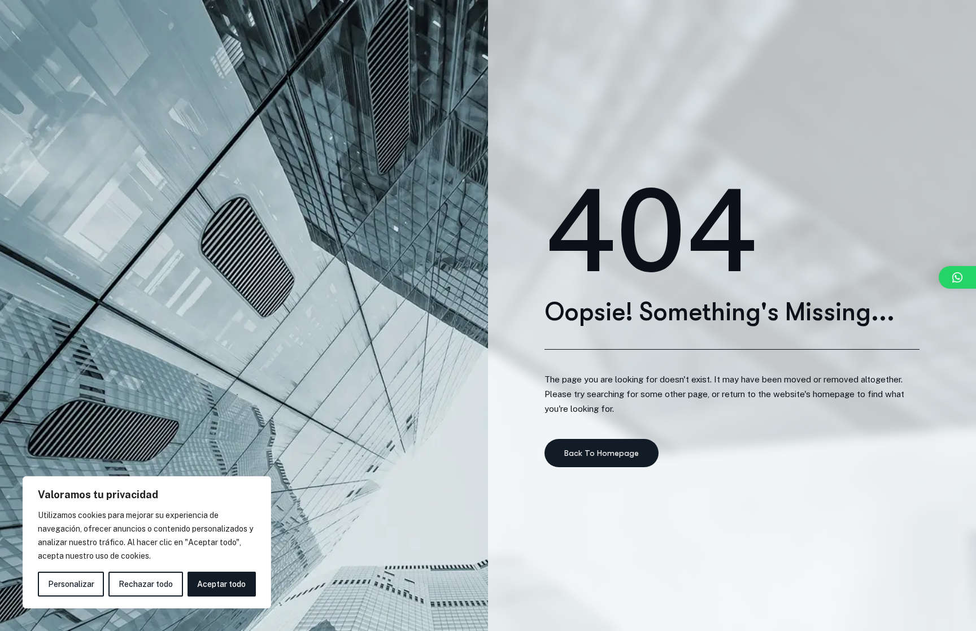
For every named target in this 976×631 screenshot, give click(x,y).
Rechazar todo (146, 584)
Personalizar (71, 584)
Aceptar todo (221, 584)
